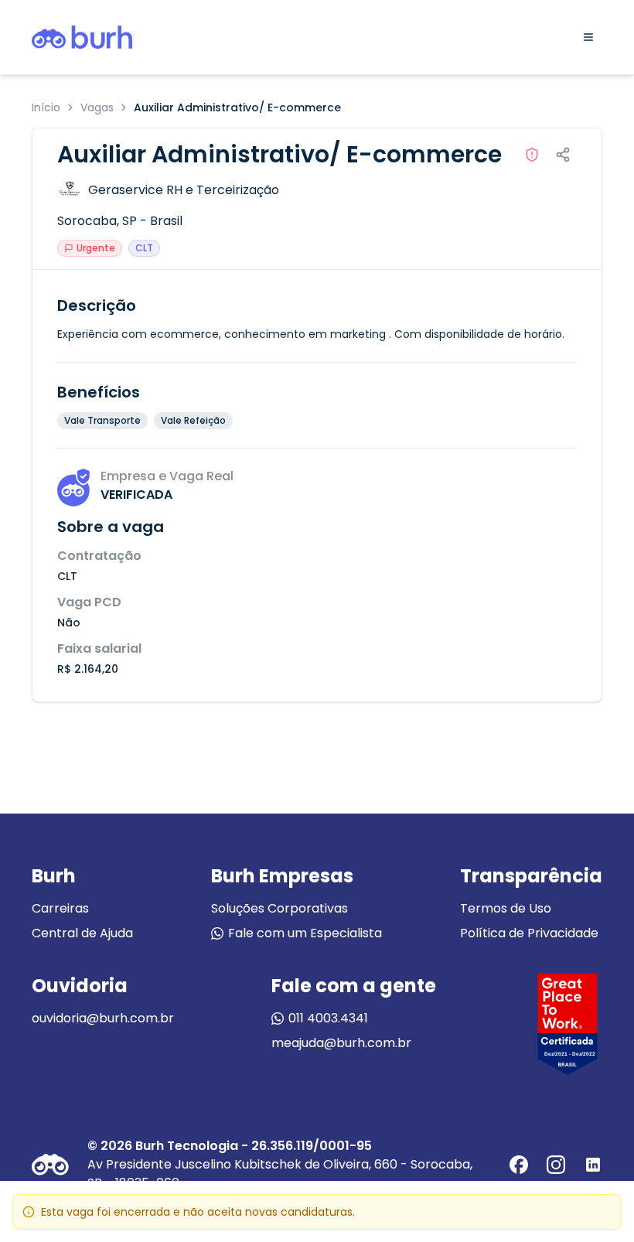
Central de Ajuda (82, 933)
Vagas (97, 107)
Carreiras (60, 908)
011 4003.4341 (328, 1018)
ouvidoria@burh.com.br (103, 1018)
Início (46, 107)
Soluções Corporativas (279, 908)
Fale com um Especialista (305, 933)
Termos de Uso (505, 908)
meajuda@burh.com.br (341, 1043)
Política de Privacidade (529, 933)
